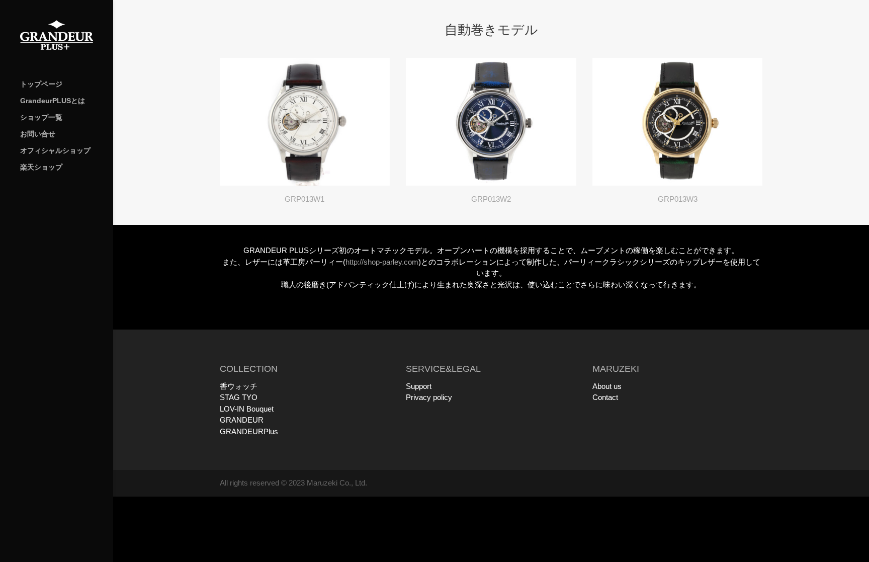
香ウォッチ (238, 386)
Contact (605, 397)
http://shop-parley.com (381, 262)
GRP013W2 (491, 199)
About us (607, 386)
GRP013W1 (304, 199)
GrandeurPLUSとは (52, 101)
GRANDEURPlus (249, 431)
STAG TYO (238, 397)
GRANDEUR (242, 420)
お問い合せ (37, 134)
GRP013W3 (678, 199)
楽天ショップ (41, 167)
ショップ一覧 (41, 117)
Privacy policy (429, 397)
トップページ (41, 84)
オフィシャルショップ (55, 150)
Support (418, 386)
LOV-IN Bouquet (247, 409)
